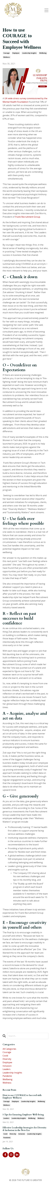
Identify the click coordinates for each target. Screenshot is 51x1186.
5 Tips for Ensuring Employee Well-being (23, 1114)
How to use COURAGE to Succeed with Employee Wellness (22, 1096)
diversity (7, 1059)
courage (6, 53)
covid (5, 1055)
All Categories (9, 1048)
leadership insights (29, 53)
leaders (6, 1069)
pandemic (7, 1075)
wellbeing (42, 53)
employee (15, 53)
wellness (6, 57)
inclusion (7, 1065)
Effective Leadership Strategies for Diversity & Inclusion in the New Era (24, 1129)
